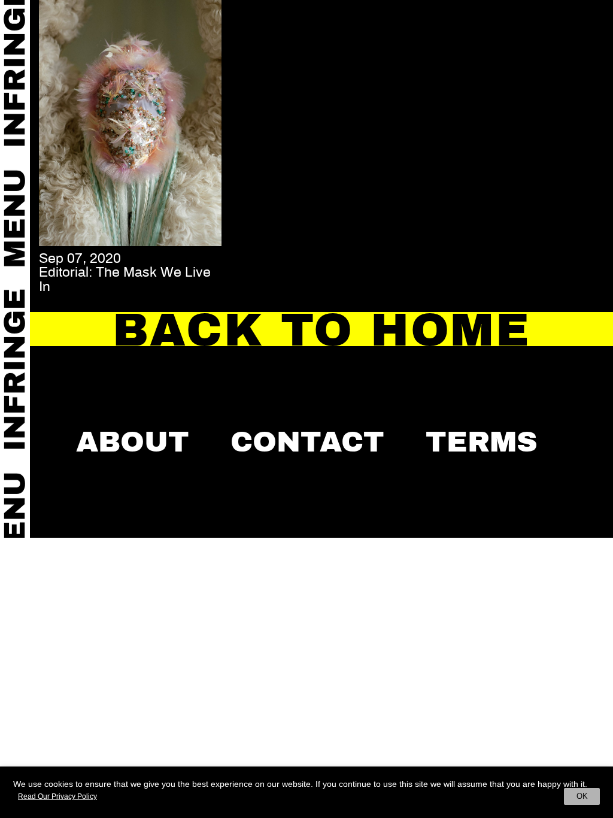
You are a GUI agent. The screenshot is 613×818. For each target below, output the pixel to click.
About (132, 442)
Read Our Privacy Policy (57, 796)
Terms (482, 442)
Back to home (321, 330)
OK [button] (582, 796)
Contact (307, 442)
